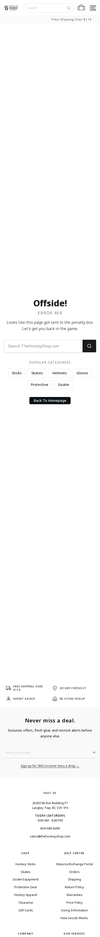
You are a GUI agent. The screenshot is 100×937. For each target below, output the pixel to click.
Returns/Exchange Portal (74, 864)
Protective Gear (25, 887)
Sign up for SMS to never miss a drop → (50, 766)
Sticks (17, 373)
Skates (37, 373)
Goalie (63, 384)
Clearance (25, 902)
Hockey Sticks (26, 864)
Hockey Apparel (25, 895)
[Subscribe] (92, 752)
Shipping (74, 879)
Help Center (74, 853)
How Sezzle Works (74, 918)
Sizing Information (74, 910)
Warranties (75, 895)
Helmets (59, 373)
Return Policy (74, 887)
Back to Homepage (50, 400)
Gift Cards (25, 910)
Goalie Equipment (26, 879)
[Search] (68, 8)
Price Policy (74, 902)
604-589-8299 (50, 828)
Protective (39, 384)
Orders (74, 872)
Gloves (82, 373)
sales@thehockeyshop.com (50, 836)
